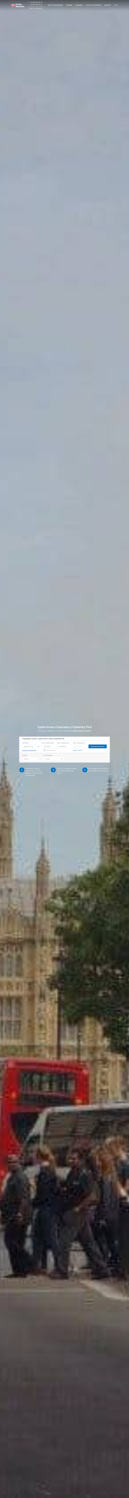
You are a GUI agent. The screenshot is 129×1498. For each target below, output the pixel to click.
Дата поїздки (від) (48, 743)
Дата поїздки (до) (63, 743)
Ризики (24, 755)
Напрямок (25, 743)
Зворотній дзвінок (36, 8)
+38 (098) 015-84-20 (36, 2)
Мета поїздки (48, 755)
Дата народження (79, 743)
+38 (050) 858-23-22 (36, 4)
